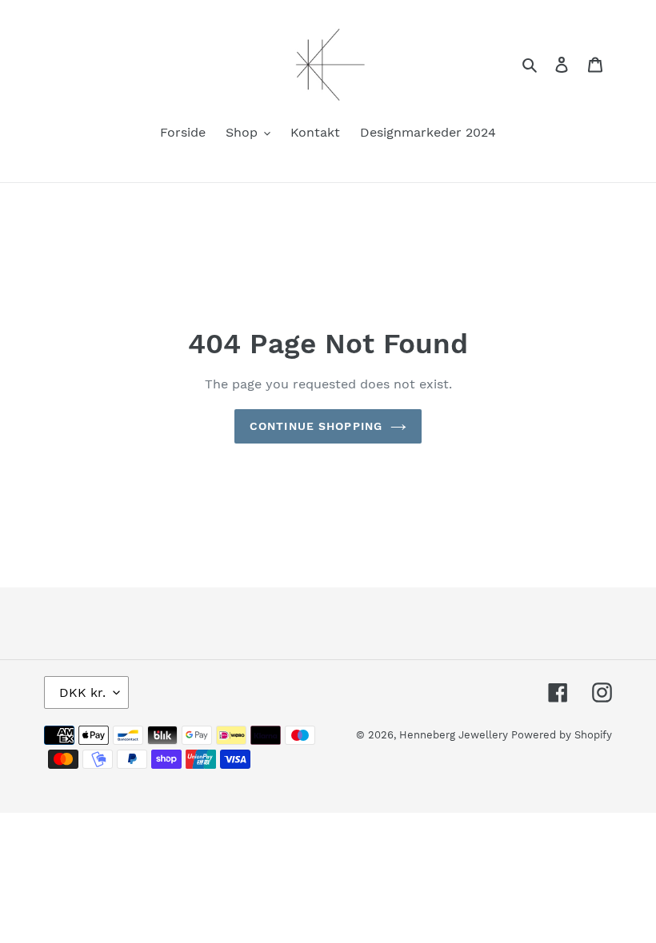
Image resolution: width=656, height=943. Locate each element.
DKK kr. (82, 692)
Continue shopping (316, 426)
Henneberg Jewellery (455, 735)
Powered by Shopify (561, 735)
